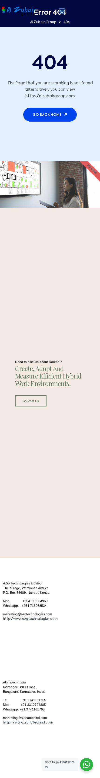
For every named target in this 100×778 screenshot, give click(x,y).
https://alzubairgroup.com (50, 96)
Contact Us (31, 401)
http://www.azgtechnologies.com (30, 619)
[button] (62, 10)
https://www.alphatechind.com (28, 722)
